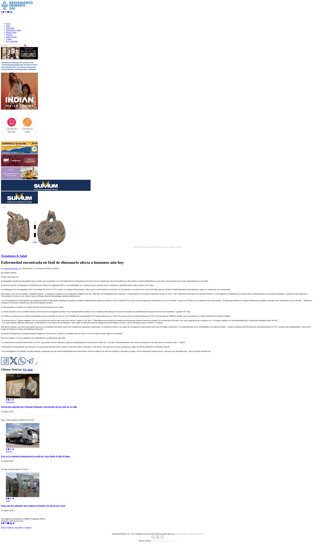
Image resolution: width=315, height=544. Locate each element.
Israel (8, 26)
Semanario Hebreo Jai (12, 268)
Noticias (9, 35)
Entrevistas (10, 28)
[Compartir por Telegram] (31, 364)
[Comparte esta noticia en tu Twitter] (13, 364)
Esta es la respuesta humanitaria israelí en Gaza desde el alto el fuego (35, 456)
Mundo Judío (11, 32)
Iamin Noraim (11, 37)
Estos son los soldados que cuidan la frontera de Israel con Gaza (33, 505)
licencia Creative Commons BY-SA (189, 534)
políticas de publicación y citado (164, 541)
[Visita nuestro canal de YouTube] (8, 12)
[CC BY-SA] (157, 537)
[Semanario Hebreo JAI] (17, 10)
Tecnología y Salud (13, 30)
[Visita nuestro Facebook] (1, 12)
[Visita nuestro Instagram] (6, 12)
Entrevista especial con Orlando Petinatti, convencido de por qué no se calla (39, 406)
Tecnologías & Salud (14, 255)
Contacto (28, 527)
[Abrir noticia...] (22, 398)
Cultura (9, 39)
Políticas (10, 527)
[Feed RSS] (14, 523)
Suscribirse (19, 527)
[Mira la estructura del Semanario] (11, 12)
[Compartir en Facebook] (6, 400)
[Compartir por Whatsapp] (11, 400)
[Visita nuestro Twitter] (3, 12)
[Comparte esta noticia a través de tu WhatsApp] (22, 364)
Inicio (8, 24)
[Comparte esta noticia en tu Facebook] (5, 364)
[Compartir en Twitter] (8, 400)
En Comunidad (12, 41)
